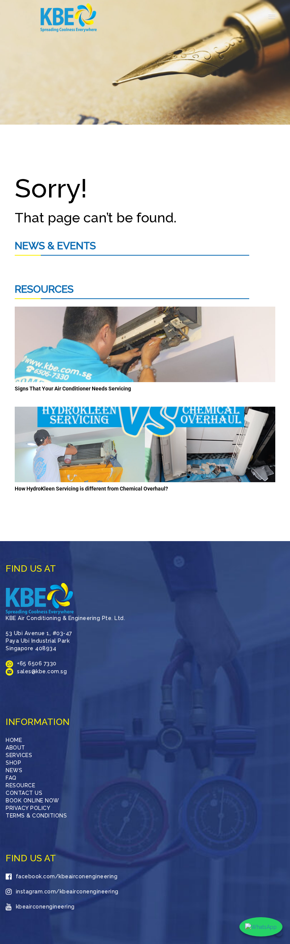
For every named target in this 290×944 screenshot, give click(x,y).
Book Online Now (32, 800)
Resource (20, 785)
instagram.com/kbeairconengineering (67, 891)
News (14, 770)
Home (14, 740)
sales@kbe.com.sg (42, 671)
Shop (13, 763)
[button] (272, 16)
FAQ (11, 778)
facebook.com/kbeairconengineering (66, 876)
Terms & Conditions (36, 816)
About (15, 748)
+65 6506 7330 (37, 663)
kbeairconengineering (45, 907)
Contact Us (24, 793)
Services (19, 755)
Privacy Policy (28, 808)
